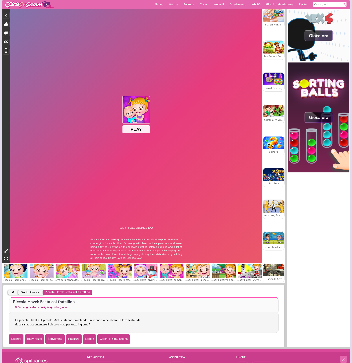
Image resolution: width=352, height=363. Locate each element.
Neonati (16, 339)
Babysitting (55, 339)
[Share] (6, 15)
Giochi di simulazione (114, 339)
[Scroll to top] (343, 359)
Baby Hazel (34, 339)
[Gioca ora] (318, 60)
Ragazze (73, 339)
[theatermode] (6, 251)
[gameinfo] (6, 42)
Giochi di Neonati (30, 292)
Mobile (89, 339)
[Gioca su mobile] (6, 51)
